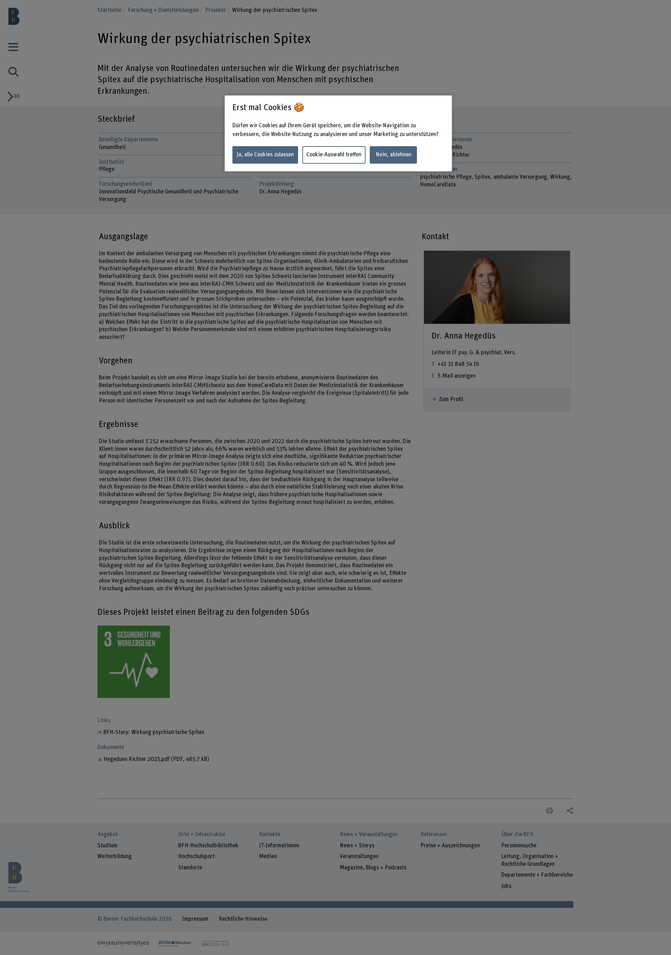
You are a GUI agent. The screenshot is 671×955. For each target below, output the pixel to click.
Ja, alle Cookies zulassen (265, 154)
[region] (338, 133)
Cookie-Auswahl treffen (333, 154)
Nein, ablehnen (393, 154)
